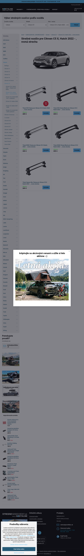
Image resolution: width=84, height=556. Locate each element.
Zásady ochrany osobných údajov (18, 544)
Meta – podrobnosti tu (11, 537)
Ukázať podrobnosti (19, 552)
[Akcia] (42, 300)
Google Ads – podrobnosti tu (27, 535)
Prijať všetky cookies (19, 549)
